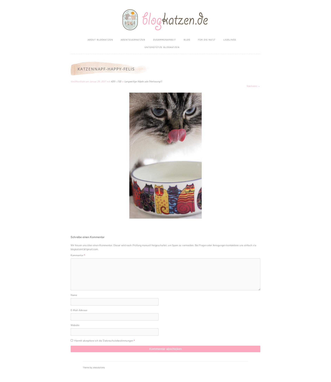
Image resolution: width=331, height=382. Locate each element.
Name (74, 295)
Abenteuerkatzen (133, 39)
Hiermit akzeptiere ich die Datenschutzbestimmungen (104, 340)
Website (75, 325)
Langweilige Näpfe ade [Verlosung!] (143, 81)
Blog (187, 39)
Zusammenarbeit (164, 39)
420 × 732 (116, 81)
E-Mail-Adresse (79, 310)
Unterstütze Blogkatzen (162, 47)
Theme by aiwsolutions (94, 367)
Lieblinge (229, 39)
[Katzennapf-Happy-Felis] (165, 156)
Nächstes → (253, 86)
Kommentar (78, 255)
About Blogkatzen (100, 39)
